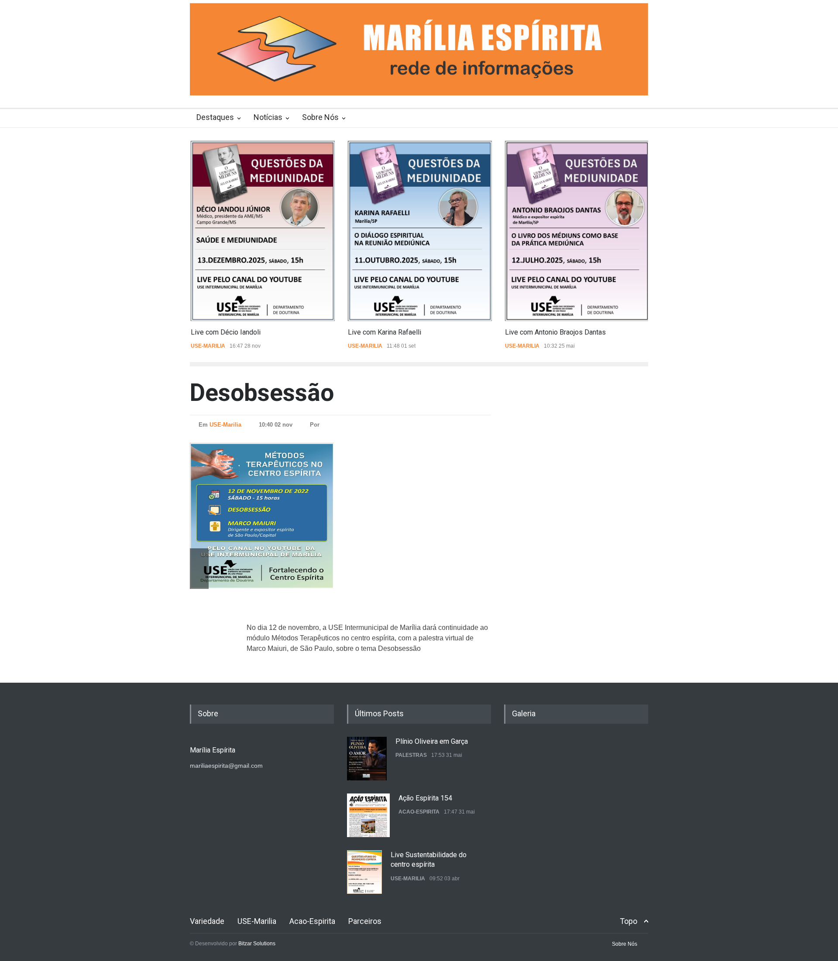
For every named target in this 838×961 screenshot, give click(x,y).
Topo (628, 921)
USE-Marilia (207, 346)
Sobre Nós (320, 117)
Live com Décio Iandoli (225, 332)
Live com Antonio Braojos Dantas (554, 332)
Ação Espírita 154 (425, 798)
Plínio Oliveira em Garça (431, 741)
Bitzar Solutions (256, 943)
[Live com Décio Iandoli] (262, 231)
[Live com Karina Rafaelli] (419, 231)
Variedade (207, 921)
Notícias (268, 117)
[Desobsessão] (281, 516)
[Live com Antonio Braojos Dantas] (576, 231)
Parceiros (364, 921)
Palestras (411, 755)
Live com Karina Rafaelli (383, 332)
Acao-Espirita (419, 812)
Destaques (215, 117)
